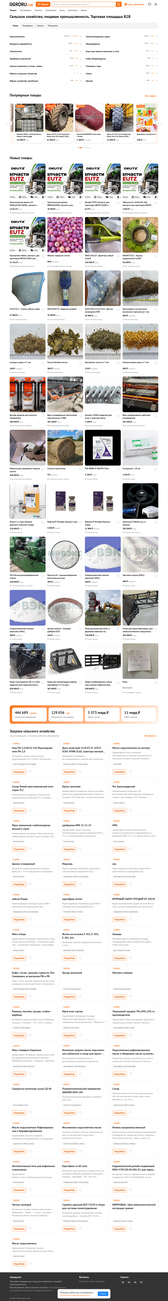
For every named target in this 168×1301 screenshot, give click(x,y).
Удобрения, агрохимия (20, 58)
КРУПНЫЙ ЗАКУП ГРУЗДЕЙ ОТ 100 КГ (133, 899)
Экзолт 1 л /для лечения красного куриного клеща (22, 523)
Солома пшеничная (56, 468)
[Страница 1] (77, 147)
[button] (118, 4)
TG (135, 1282)
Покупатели (50, 10)
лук (114, 864)
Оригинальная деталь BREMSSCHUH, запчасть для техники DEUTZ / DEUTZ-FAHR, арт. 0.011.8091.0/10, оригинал (62, 204)
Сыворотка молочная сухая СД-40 (31, 1088)
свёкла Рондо (20, 899)
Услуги (89, 73)
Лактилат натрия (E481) (134, 575)
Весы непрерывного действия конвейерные (136, 416)
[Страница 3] (83, 147)
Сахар (115, 1088)
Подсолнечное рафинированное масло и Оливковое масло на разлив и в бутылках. (133, 1053)
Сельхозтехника (17, 36)
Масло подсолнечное (24, 1243)
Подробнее (19, 772)
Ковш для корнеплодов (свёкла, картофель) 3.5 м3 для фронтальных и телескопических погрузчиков (62, 683)
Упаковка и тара (93, 66)
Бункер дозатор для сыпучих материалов (23, 416)
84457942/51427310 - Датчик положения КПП (99, 310)
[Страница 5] (86, 147)
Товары (13, 10)
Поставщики (25, 10)
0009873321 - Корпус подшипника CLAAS (133, 257)
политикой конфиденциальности (75, 1295)
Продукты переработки (21, 44)
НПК (114, 825)
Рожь (125, 681)
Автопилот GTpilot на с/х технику (134, 523)
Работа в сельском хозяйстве (23, 73)
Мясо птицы (19, 934)
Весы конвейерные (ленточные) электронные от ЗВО (62, 416)
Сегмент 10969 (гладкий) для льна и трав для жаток (98, 416)
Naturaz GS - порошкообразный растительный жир (62, 576)
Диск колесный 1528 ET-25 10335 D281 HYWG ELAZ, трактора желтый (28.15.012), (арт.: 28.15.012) (82, 751)
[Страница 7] (90, 147)
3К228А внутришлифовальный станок (24, 576)
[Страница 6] (88, 147)
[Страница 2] (80, 147)
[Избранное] (149, 4)
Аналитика (73, 10)
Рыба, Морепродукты (96, 58)
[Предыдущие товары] (9, 123)
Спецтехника (16, 51)
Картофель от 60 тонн (74, 1166)
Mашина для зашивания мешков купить (25, 470)
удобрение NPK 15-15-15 (76, 825)
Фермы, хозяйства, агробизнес (24, 81)
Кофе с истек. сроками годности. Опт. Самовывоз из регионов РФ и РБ (33, 974)
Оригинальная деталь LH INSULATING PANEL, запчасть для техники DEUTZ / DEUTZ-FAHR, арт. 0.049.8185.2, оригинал (23, 204)
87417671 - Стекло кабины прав (25, 309)
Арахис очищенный (23, 864)
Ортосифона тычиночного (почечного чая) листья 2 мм (136, 310)
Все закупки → (151, 735)
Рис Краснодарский (123, 786)
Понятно (103, 1294)
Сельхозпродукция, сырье (98, 36)
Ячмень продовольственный (128, 1127)
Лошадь (116, 934)
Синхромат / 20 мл (131, 468)
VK (123, 1282)
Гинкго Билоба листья (57, 362)
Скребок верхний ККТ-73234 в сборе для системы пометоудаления (83, 1206)
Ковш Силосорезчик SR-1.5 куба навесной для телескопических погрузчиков (25, 683)
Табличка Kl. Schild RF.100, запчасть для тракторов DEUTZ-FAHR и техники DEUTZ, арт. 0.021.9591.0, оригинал (137, 204)
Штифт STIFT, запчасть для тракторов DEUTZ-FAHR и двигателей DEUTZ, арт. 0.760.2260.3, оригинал (97, 204)
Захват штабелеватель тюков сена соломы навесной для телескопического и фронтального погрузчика (98, 683)
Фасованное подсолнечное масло (81, 1127)
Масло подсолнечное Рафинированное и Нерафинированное (33, 1129)
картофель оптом (72, 899)
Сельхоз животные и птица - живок (26, 66)
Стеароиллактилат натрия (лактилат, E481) (97, 576)
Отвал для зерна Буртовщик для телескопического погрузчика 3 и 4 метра (138, 630)
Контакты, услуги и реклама (92, 1281)
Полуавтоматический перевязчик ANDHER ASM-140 (81, 1090)
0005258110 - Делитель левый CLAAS (99, 257)
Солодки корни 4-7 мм (20, 362)
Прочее (89, 81)
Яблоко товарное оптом (58, 255)
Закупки (38, 10)
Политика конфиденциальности (37, 1290)
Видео (84, 10)
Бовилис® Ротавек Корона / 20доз (98, 523)
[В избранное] (43, 203)
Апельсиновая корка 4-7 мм (136, 362)
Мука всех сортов (72, 1011)
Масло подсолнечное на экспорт (131, 748)
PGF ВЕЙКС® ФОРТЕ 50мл (97, 468)
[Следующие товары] (158, 123)
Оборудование (93, 44)
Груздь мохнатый (72, 972)
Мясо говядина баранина (26, 1050)
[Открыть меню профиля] (155, 4)
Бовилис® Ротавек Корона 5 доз (62, 521)
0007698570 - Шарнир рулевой (62, 309)
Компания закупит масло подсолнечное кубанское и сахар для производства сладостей (83, 1053)
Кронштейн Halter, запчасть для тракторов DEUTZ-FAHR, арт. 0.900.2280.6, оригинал (24, 257)
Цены (62, 10)
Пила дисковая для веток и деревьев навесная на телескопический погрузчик (98, 630)
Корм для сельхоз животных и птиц (102, 51)
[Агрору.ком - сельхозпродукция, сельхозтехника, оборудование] (21, 4)
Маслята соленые (122, 972)
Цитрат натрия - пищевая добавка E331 (59, 630)
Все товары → (151, 95)
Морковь (67, 864)
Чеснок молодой (21, 1204)
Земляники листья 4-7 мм (97, 362)
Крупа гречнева (71, 786)
